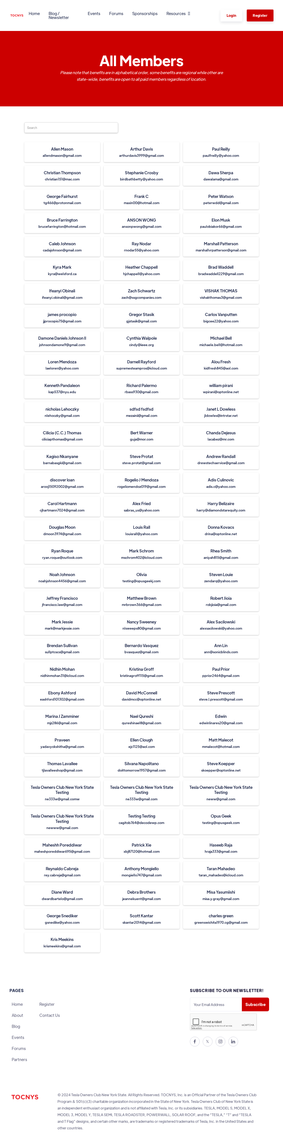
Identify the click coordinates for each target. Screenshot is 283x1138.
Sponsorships (145, 13)
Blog (16, 1026)
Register (260, 15)
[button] (178, 13)
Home (34, 13)
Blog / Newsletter (59, 15)
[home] (17, 15)
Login (231, 15)
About (17, 1015)
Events (94, 13)
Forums (116, 13)
